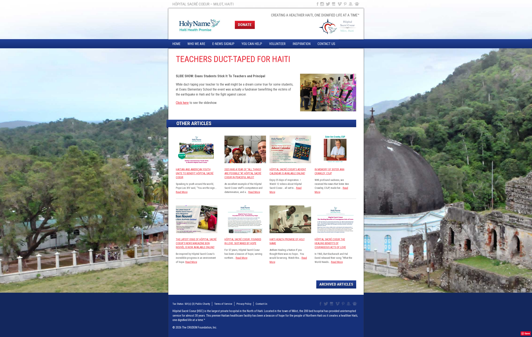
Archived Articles (336, 284)
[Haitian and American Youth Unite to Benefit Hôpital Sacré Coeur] (196, 162)
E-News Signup (223, 44)
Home (176, 44)
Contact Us (326, 44)
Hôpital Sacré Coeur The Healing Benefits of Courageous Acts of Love (330, 243)
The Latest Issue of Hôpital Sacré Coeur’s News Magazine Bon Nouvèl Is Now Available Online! (196, 243)
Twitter (328, 4)
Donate (245, 24)
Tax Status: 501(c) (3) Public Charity (191, 303)
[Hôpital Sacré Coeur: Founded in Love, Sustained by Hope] (245, 232)
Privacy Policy (243, 303)
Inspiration (301, 44)
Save (527, 333)
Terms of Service (223, 303)
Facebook (317, 4)
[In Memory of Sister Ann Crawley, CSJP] (335, 162)
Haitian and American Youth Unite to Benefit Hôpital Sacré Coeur (194, 173)
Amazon (350, 4)
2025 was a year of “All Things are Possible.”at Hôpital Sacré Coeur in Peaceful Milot (242, 173)
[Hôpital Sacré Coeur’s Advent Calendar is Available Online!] (290, 162)
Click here (182, 103)
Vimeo (340, 4)
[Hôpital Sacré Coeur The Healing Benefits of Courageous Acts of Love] (335, 232)
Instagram (322, 4)
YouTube (334, 4)
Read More (181, 192)
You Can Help (251, 44)
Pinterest (345, 4)
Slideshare (358, 4)
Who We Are (196, 44)
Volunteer (277, 44)
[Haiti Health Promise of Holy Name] (290, 232)
